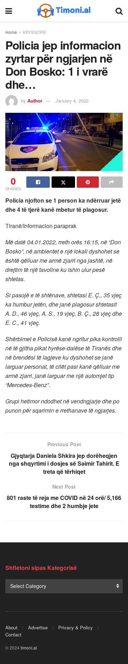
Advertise (38, 627)
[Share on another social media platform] (112, 182)
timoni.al (29, 648)
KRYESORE (34, 32)
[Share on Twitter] (63, 182)
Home (11, 32)
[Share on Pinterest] (88, 182)
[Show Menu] (8, 10)
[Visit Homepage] (64, 11)
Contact (13, 634)
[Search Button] (119, 10)
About (11, 627)
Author (34, 100)
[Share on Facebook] (38, 182)
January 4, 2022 (72, 100)
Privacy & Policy (75, 627)
